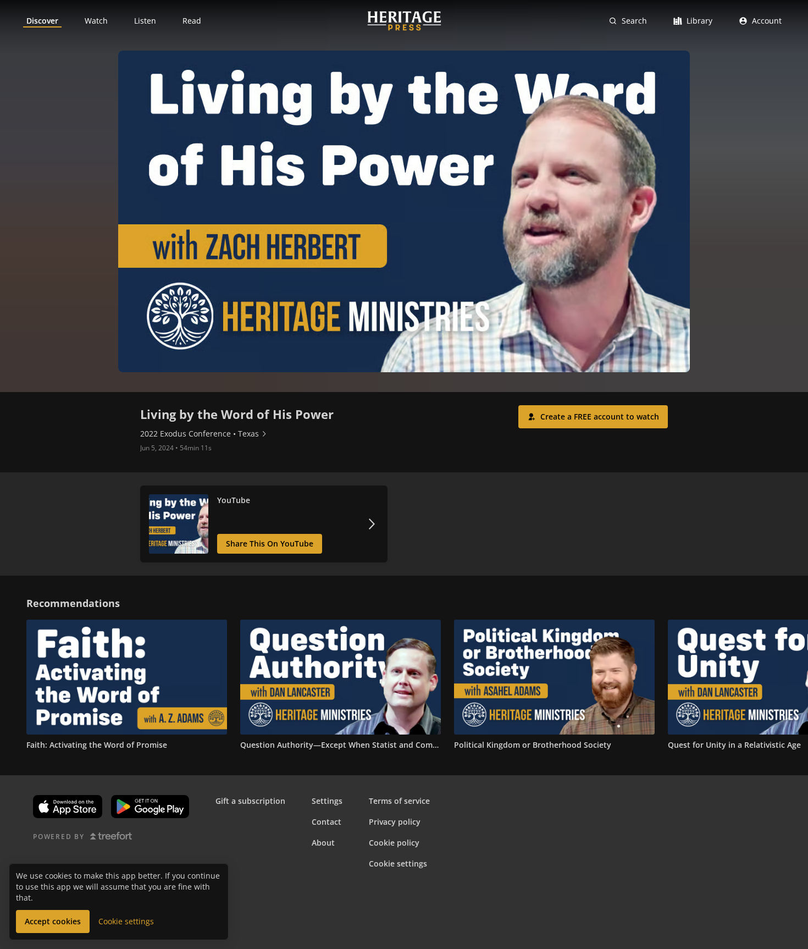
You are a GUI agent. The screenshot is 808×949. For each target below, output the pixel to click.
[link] (42, 21)
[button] (593, 416)
